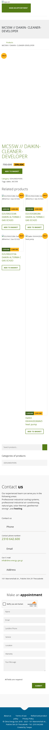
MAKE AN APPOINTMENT (18, 8)
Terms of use (21, 716)
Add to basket (12, 171)
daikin (8, 181)
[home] (2, 42)
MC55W (15, 181)
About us (7, 716)
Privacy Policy (28, 718)
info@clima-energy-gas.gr (12, 560)
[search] (44, 447)
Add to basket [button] (11, 227)
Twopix (29, 727)
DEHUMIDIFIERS (16, 179)
